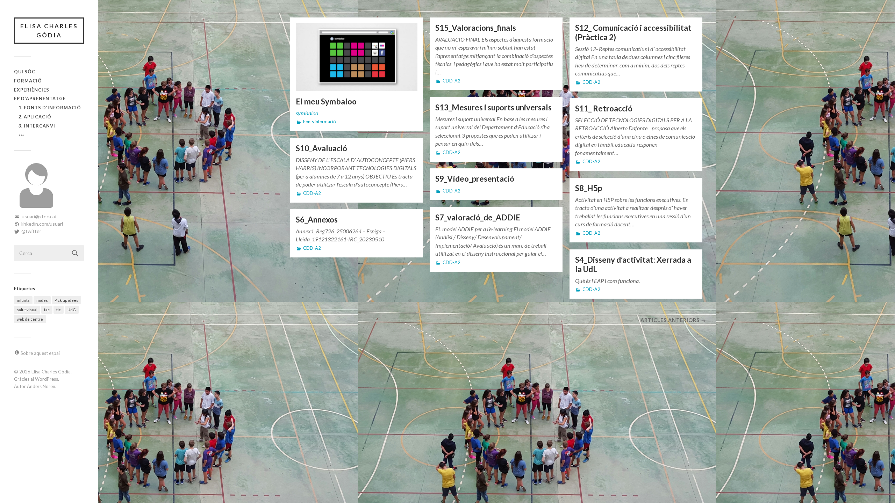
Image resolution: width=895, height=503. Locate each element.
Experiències (31, 90)
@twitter (31, 231)
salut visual (27, 309)
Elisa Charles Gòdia (49, 30)
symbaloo (307, 113)
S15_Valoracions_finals (475, 27)
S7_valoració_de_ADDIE (477, 217)
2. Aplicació (35, 116)
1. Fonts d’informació (50, 107)
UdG (71, 309)
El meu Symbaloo (326, 101)
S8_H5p (588, 188)
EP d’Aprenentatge (40, 98)
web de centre (30, 319)
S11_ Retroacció (603, 108)
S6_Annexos (317, 219)
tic (58, 309)
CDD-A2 (451, 80)
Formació (28, 80)
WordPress (46, 379)
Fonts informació (319, 121)
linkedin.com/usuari (42, 224)
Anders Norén (41, 386)
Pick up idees (66, 300)
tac (47, 309)
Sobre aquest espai (40, 353)
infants (23, 300)
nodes (42, 300)
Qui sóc (24, 71)
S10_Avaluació (321, 148)
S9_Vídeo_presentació (474, 178)
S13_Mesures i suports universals (493, 107)
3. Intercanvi (37, 126)
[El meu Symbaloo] (356, 57)
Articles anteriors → (673, 320)
